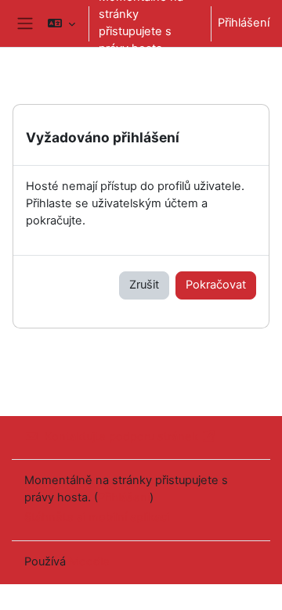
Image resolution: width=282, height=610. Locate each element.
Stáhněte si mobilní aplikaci (96, 517)
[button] (61, 23)
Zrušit (144, 285)
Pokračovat (216, 285)
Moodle (89, 561)
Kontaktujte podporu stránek (121, 436)
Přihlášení (243, 23)
